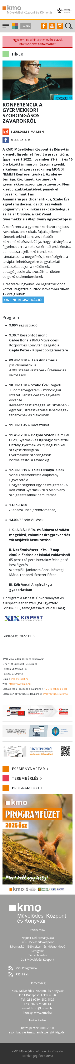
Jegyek (26, 25)
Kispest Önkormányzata (37, 938)
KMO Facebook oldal (55, 688)
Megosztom (20, 140)
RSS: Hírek (22, 974)
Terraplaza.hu (37, 955)
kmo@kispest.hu (19, 678)
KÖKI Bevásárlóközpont (37, 942)
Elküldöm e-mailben (27, 131)
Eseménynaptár (29, 768)
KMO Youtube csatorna (55, 693)
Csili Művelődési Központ (37, 959)
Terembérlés (25, 778)
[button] (14, 28)
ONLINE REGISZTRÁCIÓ (23, 300)
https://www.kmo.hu (20, 683)
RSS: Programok (26, 968)
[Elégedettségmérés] (37, 751)
